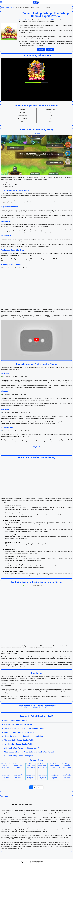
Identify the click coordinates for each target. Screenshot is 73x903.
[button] (2, 450)
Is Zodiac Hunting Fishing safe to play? (18, 756)
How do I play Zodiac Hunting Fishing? (18, 724)
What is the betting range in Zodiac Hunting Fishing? (24, 736)
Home (2, 7)
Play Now (41, 49)
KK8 (33, 646)
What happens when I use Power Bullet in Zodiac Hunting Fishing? (29, 752)
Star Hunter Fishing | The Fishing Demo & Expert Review (18, 776)
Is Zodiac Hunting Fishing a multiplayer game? (21, 748)
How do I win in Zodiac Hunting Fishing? (19, 744)
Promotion (50, 49)
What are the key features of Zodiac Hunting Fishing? (24, 728)
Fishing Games (10, 7)
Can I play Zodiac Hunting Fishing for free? (20, 732)
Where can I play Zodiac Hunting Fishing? (19, 740)
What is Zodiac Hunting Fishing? (16, 721)
